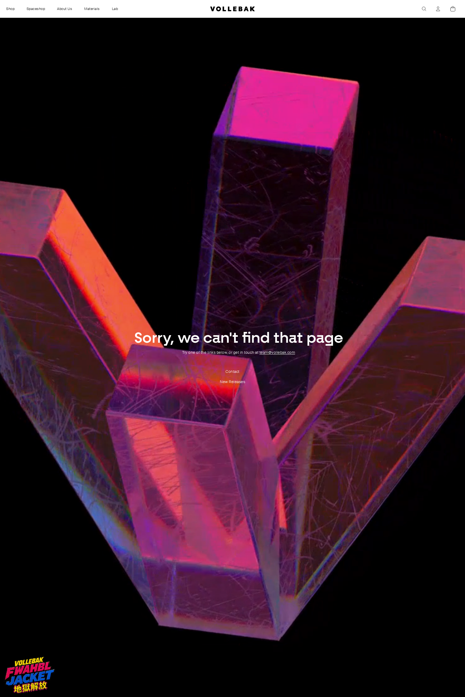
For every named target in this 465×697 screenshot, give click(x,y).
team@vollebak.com (277, 352)
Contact (232, 371)
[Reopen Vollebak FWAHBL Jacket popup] (29, 675)
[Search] (424, 9)
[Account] (438, 9)
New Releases (232, 381)
